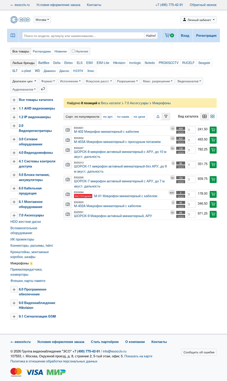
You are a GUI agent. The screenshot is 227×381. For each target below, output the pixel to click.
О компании (135, 341)
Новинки (61, 51)
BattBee (43, 62)
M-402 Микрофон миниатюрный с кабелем (106, 131)
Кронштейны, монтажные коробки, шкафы (29, 254)
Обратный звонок (203, 4)
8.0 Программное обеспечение (32, 292)
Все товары (20, 51)
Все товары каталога (36, 99)
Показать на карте (138, 356)
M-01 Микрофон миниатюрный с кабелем (125, 195)
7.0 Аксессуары (32, 215)
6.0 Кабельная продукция (30, 191)
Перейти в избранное (191, 369)
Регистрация (206, 35)
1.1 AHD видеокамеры (37, 108)
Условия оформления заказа (58, 4)
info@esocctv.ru (114, 351)
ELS (79, 62)
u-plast (26, 70)
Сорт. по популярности (82, 116)
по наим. (123, 116)
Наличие (81, 51)
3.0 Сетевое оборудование (30, 141)
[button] (42, 19)
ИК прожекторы (22, 239)
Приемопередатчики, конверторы (26, 272)
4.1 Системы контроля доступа (37, 164)
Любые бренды (23, 62)
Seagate (204, 62)
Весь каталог (111, 102)
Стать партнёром (105, 341)
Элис (90, 70)
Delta (57, 62)
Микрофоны (21, 263)
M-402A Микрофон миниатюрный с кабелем (107, 205)
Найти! (151, 35)
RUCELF (188, 62)
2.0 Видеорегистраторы (35, 128)
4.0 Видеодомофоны (36, 152)
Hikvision (119, 62)
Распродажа (42, 51)
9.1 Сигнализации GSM (37, 316)
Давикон (50, 70)
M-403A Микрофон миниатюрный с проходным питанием (117, 141)
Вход (185, 35)
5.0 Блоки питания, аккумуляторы (34, 177)
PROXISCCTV (168, 62)
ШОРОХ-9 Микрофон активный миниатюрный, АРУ (113, 215)
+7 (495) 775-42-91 (169, 4)
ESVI (89, 62)
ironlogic (135, 62)
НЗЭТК (78, 70)
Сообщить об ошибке (199, 352)
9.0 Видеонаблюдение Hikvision (37, 305)
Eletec (68, 62)
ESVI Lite (103, 62)
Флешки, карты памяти (27, 280)
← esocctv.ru (20, 4)
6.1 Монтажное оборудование (31, 204)
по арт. (108, 116)
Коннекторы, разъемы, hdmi (31, 245)
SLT (15, 70)
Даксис (64, 70)
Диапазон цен (22, 81)
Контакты (94, 4)
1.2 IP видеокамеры (35, 116)
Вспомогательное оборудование (23, 230)
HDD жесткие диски (25, 221)
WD (37, 70)
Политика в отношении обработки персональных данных (54, 361)
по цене (139, 116)
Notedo (150, 62)
